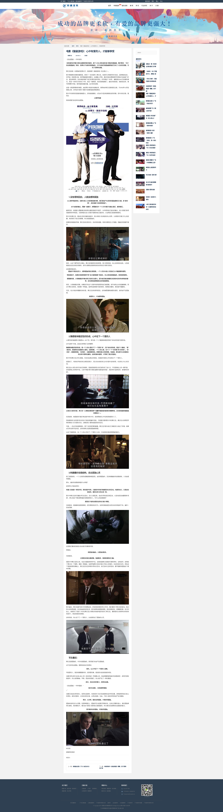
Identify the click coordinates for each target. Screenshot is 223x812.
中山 (161, 1)
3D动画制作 (122, 802)
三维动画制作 (78, 1)
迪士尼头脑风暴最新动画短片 (151, 183)
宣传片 (109, 802)
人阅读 (85, 55)
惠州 (153, 1)
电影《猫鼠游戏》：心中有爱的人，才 (151, 95)
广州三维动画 (70, 1)
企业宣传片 (115, 802)
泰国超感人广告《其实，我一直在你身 (151, 139)
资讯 (77, 46)
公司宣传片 (84, 791)
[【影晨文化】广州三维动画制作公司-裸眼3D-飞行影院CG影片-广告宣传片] (78, 6)
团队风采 (69, 788)
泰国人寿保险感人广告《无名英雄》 (151, 146)
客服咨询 (109, 788)
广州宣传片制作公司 (87, 1)
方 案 (157, 5)
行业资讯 (144, 5)
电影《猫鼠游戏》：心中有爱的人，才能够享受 (90, 51)
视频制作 (90, 791)
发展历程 (64, 791)
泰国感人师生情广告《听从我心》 (151, 117)
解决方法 (104, 791)
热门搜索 (63, 1)
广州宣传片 (130, 802)
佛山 (157, 1)
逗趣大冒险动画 (150, 189)
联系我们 (74, 788)
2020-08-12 (78, 55)
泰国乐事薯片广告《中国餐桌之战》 (151, 161)
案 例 (131, 5)
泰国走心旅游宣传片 (151, 169)
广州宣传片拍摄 (138, 802)
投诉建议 (109, 791)
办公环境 (69, 791)
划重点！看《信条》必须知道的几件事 (151, 65)
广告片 (89, 788)
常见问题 (104, 788)
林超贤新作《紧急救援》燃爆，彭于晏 (151, 88)
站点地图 (114, 788)
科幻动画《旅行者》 (151, 175)
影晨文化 (70, 55)
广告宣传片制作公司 (148, 802)
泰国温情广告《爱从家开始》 (151, 110)
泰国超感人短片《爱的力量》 (150, 132)
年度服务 (116, 5)
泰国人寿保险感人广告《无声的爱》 (151, 154)
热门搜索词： (73, 802)
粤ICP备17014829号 (125, 805)
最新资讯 (138, 59)
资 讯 (137, 5)
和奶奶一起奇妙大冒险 (151, 198)
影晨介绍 (64, 788)
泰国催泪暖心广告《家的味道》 (151, 124)
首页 (109, 5)
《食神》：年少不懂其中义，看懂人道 (151, 73)
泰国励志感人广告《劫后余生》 (81, 766)
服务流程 (124, 5)
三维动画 (84, 788)
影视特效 (94, 788)
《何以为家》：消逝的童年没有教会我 (151, 80)
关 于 (151, 5)
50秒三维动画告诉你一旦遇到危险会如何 (151, 206)
